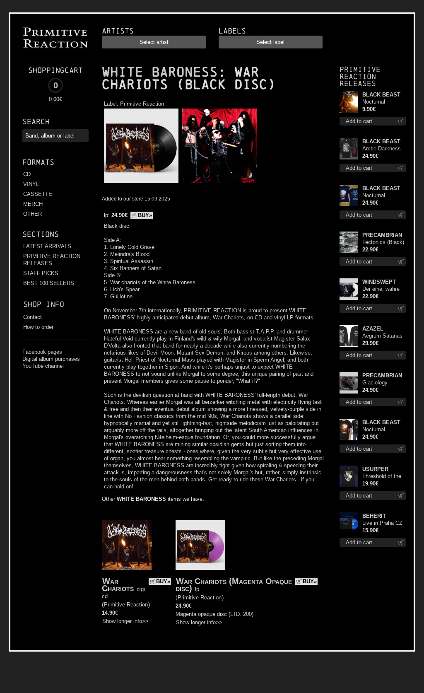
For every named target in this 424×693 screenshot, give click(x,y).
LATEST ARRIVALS (47, 246)
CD (27, 174)
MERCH (33, 204)
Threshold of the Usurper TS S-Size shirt (381, 476)
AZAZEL (372, 329)
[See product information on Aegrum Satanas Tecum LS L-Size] (349, 336)
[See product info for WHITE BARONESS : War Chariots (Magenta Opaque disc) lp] (200, 545)
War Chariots (118, 585)
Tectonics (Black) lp (383, 242)
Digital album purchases (51, 359)
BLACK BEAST (381, 95)
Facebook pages (42, 352)
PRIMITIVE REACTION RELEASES (51, 259)
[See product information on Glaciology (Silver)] (349, 383)
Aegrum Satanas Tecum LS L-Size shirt (383, 336)
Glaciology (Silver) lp (375, 382)
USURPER (375, 469)
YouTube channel (43, 366)
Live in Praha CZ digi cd (382, 523)
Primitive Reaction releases (360, 76)
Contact (32, 317)
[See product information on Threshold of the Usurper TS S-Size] (349, 476)
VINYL (31, 184)
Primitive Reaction (142, 104)
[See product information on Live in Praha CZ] (349, 523)
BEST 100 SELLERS (48, 283)
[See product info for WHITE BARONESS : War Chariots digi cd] (127, 545)
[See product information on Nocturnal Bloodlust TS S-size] (349, 429)
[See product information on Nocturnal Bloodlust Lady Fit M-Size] (349, 195)
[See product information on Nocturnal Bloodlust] (349, 102)
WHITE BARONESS (160, 72)
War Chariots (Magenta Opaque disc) (234, 585)
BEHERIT (374, 516)
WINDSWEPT (379, 282)
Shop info (43, 304)
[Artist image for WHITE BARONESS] (218, 183)
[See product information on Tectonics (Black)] (349, 242)
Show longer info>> (125, 621)
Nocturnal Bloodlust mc (378, 102)
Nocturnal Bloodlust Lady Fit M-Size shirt (384, 195)
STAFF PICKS (40, 273)
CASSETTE (37, 194)
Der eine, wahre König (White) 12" (383, 289)
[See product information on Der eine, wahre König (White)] (349, 289)
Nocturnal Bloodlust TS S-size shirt (381, 429)
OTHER (32, 214)
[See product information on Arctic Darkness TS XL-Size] (349, 148)
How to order (38, 327)
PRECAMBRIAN (382, 235)
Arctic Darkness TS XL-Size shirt (382, 148)
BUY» (145, 215)
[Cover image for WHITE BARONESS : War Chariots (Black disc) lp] (141, 183)
